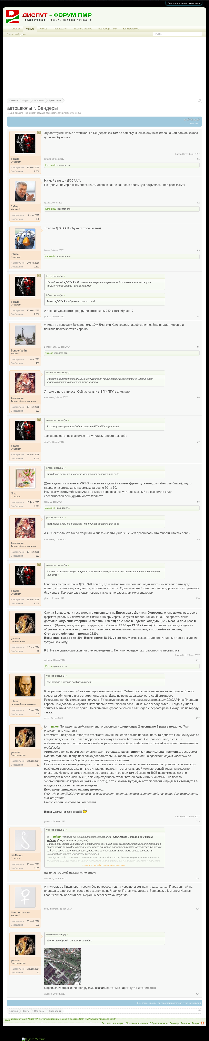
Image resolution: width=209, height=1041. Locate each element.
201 (37, 714)
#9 (198, 539)
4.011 (36, 868)
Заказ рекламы (131, 28)
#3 (198, 250)
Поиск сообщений (16, 34)
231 (37, 411)
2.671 (36, 266)
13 (38, 651)
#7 (198, 442)
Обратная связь (159, 1023)
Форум (30, 29)
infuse (47, 250)
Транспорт (29, 113)
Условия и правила (137, 1023)
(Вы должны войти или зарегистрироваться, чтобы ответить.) (169, 1003)
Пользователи (60, 28)
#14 (198, 878)
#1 (198, 159)
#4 (198, 316)
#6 (198, 397)
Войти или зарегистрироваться (184, 3)
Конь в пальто (51, 908)
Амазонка (49, 397)
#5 (198, 347)
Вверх (195, 1023)
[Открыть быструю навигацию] (199, 100)
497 (37, 363)
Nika (46, 502)
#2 (198, 202)
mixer (47, 718)
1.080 (36, 171)
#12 (198, 718)
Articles (43, 28)
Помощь (174, 1023)
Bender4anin (50, 347)
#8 (198, 502)
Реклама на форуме (113, 1023)
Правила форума (83, 28)
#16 (198, 994)
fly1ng (47, 202)
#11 (198, 660)
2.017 (36, 506)
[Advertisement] (104, 69)
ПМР (7, 1020)
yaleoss (49, 353)
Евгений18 (50, 165)
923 (37, 219)
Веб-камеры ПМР (107, 28)
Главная (15, 28)
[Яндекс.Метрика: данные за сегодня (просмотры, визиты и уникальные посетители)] (33, 1039)
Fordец (48, 666)
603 (37, 925)
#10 (198, 598)
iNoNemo (48, 878)
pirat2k (65, 113)
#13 (198, 821)
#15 (198, 908)
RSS (202, 1023)
